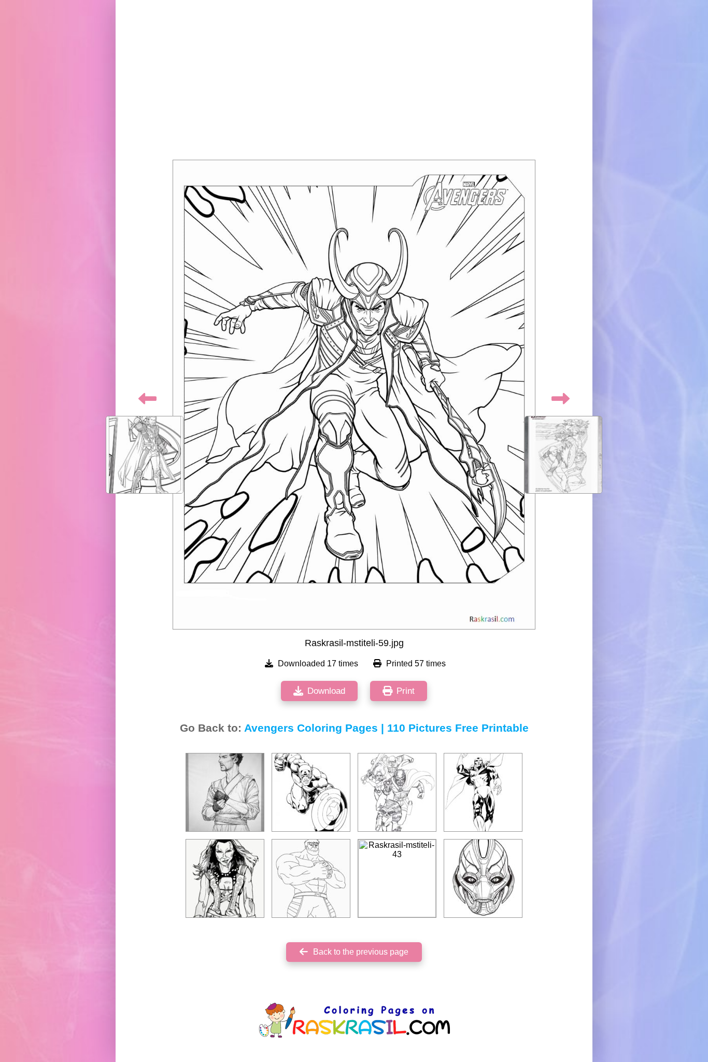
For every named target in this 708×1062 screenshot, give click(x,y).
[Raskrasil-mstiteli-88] (311, 878)
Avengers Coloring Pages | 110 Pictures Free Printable (386, 728)
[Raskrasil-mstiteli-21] (483, 878)
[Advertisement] (354, 83)
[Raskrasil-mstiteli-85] (483, 792)
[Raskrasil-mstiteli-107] (397, 792)
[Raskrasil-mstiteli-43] (397, 878)
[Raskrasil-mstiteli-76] (225, 792)
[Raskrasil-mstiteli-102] (311, 792)
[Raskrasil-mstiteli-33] (225, 878)
